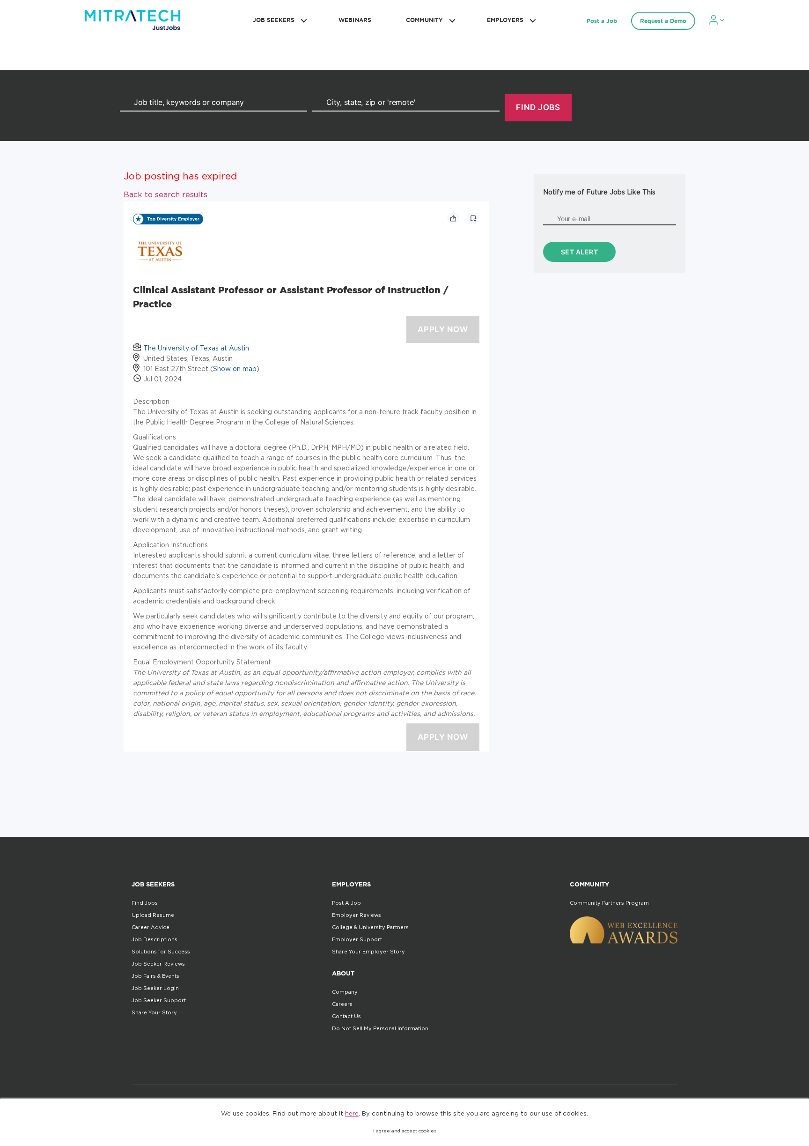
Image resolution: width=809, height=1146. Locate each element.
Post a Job (602, 21)
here (352, 1113)
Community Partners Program (609, 903)
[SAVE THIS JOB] (473, 218)
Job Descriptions (154, 939)
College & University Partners (370, 927)
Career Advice (150, 927)
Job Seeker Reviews (158, 964)
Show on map (235, 368)
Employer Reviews (356, 915)
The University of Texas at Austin (196, 347)
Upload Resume (153, 915)
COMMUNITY (424, 19)
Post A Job (346, 903)
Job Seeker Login (155, 988)
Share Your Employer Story (368, 951)
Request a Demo (663, 21)
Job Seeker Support (159, 1000)
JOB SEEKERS (273, 19)
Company (345, 992)
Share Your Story (154, 1012)
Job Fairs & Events (155, 976)
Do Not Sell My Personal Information (380, 1028)
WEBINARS (354, 19)
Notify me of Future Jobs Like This (599, 191)
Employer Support (357, 939)
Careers (342, 1004)
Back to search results (165, 194)
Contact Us (346, 1016)
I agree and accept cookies (404, 1130)
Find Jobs (145, 903)
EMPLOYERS (505, 19)
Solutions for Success (161, 951)
